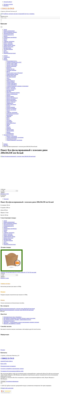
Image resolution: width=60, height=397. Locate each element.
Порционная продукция (10, 53)
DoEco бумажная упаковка (10, 32)
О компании (7, 57)
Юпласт (8, 127)
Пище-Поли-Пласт (11, 123)
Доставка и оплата (8, 4)
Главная (5, 55)
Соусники (8, 120)
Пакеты (5, 36)
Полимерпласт (10, 133)
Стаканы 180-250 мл (11, 83)
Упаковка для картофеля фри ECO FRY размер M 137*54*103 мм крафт (18, 272)
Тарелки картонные (11, 66)
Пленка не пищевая (11, 108)
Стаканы (8, 79)
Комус (8, 117)
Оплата (2, 342)
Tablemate (8, 116)
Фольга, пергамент (8, 44)
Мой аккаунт (4, 345)
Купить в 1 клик (5, 193)
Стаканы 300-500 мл (11, 84)
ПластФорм (9, 121)
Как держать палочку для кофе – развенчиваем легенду (17, 319)
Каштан (8, 132)
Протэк (8, 124)
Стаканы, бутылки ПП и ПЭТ (13, 62)
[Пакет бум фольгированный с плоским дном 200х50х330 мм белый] (18, 156)
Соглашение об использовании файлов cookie (12, 371)
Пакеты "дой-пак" (11, 101)
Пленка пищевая (10, 107)
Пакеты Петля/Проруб (12, 98)
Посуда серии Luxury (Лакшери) (14, 72)
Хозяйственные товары (9, 45)
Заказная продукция (9, 33)
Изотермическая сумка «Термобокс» (13, 317)
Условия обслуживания (6, 337)
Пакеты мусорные (11, 99)
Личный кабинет (8, 1)
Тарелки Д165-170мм (11, 63)
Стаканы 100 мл (10, 82)
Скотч (5, 50)
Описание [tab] (6, 199)
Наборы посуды (10, 69)
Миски (8, 71)
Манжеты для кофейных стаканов (12, 323)
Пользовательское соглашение (8, 366)
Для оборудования (8, 49)
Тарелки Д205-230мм (11, 65)
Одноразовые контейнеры (10, 37)
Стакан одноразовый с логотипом (14, 137)
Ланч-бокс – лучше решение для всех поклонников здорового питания (21, 322)
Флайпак (8, 128)
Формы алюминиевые (9, 30)
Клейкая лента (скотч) (9, 321)
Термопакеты (9, 103)
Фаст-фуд (6, 52)
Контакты (6, 5)
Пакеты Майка (10, 96)
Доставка (3, 340)
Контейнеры (9, 115)
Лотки (5, 40)
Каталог (6, 59)
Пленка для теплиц (11, 109)
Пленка (5, 38)
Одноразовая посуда (9, 34)
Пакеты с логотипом (11, 136)
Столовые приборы (11, 70)
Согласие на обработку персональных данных (12, 368)
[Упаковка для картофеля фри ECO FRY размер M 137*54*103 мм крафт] (12, 271)
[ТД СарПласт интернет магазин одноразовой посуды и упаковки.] (17, 13)
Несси (8, 119)
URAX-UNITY (10, 130)
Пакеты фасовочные (11, 100)
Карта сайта (4, 363)
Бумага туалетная (8, 42)
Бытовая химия (7, 48)
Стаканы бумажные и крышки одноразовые (17, 86)
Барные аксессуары (8, 46)
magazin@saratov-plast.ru (7, 361)
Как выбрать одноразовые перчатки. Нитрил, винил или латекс (19, 318)
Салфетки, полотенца (9, 41)
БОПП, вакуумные (11, 104)
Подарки (3, 291)
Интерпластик (10, 129)
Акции (5, 29)
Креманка (8, 67)
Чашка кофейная (10, 80)
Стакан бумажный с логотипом (14, 140)
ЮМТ (7, 125)
